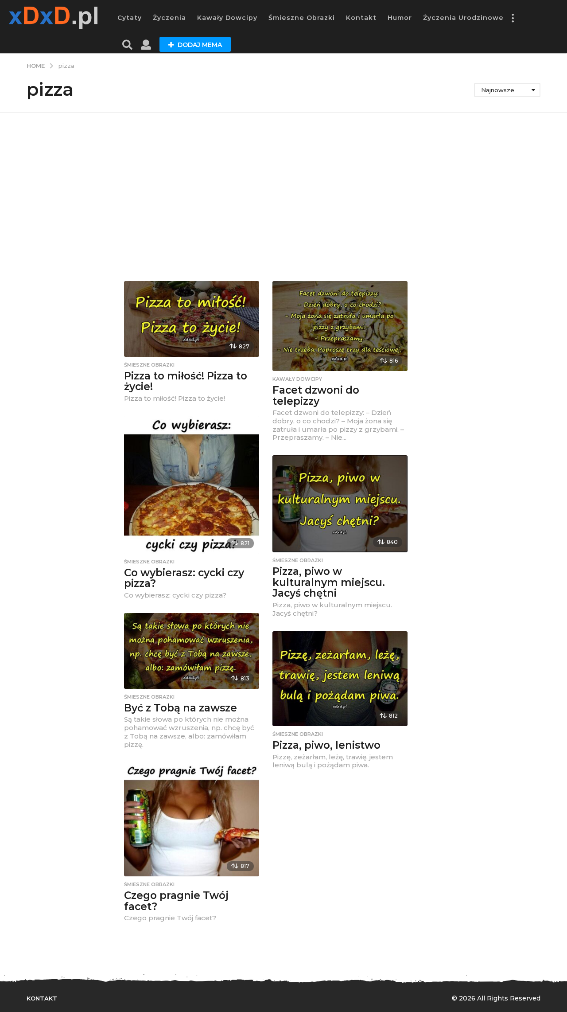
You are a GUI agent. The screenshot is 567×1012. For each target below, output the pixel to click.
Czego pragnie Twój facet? (176, 901)
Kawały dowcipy (227, 18)
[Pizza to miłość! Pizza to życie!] (191, 319)
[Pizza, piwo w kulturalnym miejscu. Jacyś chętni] (340, 503)
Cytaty (129, 18)
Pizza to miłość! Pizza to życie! (185, 381)
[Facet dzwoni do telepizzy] (340, 326)
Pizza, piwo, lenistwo (326, 745)
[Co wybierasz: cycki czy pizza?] (191, 485)
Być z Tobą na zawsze (180, 708)
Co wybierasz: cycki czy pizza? (184, 578)
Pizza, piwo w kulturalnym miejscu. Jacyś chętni (328, 582)
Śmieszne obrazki (301, 18)
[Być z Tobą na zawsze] (191, 651)
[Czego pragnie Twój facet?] (191, 819)
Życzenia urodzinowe (463, 18)
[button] (512, 18)
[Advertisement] (283, 197)
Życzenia (169, 18)
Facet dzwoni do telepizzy (315, 395)
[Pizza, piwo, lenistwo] (340, 678)
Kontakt (361, 18)
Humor (400, 18)
